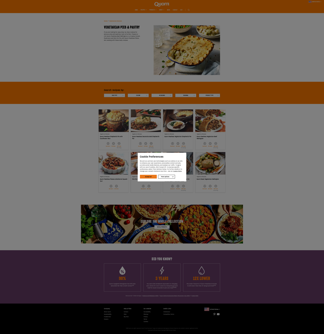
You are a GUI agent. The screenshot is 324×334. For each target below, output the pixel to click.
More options (165, 177)
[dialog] (162, 167)
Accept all (148, 177)
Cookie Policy (177, 171)
